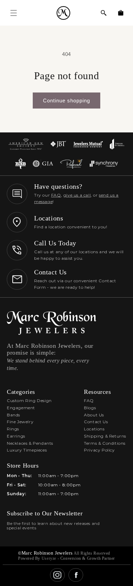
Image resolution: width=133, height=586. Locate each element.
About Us (94, 415)
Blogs (90, 407)
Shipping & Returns (105, 436)
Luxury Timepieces (27, 450)
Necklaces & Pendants (30, 443)
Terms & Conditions (104, 443)
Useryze (49, 558)
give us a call (77, 195)
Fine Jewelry (20, 421)
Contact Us (96, 421)
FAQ (56, 195)
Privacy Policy (99, 450)
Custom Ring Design (29, 400)
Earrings (16, 436)
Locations (94, 429)
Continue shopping (66, 100)
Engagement (21, 407)
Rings (13, 429)
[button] (103, 13)
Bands (13, 415)
